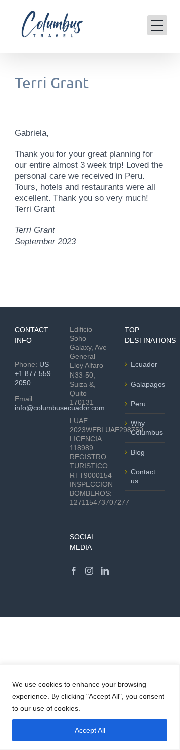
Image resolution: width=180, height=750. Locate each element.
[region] (90, 707)
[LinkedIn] (105, 571)
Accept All (90, 730)
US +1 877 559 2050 (33, 373)
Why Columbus (145, 427)
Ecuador (144, 364)
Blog (138, 452)
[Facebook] (74, 571)
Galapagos (145, 384)
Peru (138, 404)
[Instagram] (90, 571)
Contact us (143, 476)
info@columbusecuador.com (60, 408)
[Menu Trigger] (158, 25)
